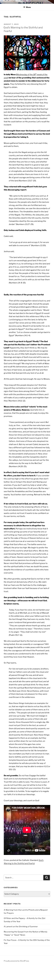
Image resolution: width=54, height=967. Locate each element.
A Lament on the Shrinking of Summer (21, 926)
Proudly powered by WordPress (16, 961)
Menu (28, 7)
